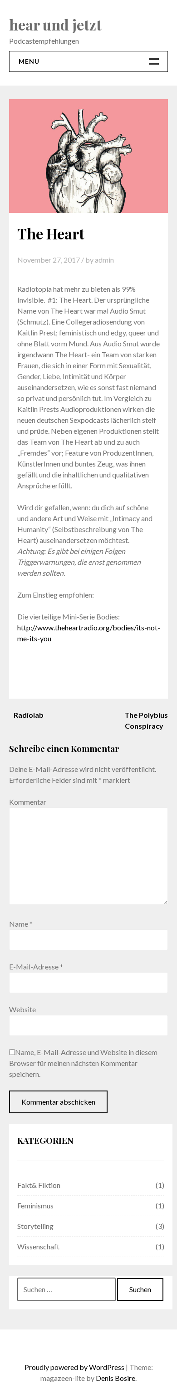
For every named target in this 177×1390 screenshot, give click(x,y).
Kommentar (27, 801)
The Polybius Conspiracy (146, 720)
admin (104, 259)
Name (21, 923)
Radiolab (29, 714)
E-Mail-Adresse (36, 966)
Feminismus (35, 1205)
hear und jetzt (55, 24)
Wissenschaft (38, 1246)
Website (22, 1009)
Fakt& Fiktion (38, 1185)
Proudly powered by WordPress (74, 1367)
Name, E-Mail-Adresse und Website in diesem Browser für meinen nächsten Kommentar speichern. (83, 1063)
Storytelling (35, 1226)
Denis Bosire (115, 1378)
